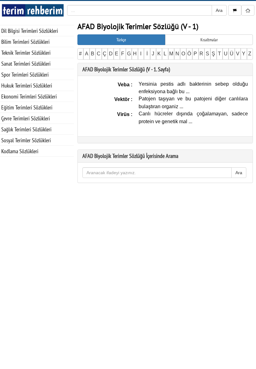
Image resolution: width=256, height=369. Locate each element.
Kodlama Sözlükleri (19, 151)
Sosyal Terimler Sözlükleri (26, 140)
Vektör (122, 99)
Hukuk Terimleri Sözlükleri (26, 85)
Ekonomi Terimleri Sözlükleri (29, 96)
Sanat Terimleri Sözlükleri (26, 63)
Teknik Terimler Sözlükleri (26, 52)
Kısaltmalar (209, 40)
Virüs (124, 114)
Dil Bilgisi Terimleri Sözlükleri (29, 30)
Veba (124, 84)
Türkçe (121, 40)
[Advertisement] (37, 188)
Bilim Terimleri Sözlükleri (25, 41)
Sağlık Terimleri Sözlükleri (26, 129)
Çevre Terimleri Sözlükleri (25, 118)
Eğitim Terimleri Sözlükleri (26, 107)
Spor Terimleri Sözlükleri (25, 74)
